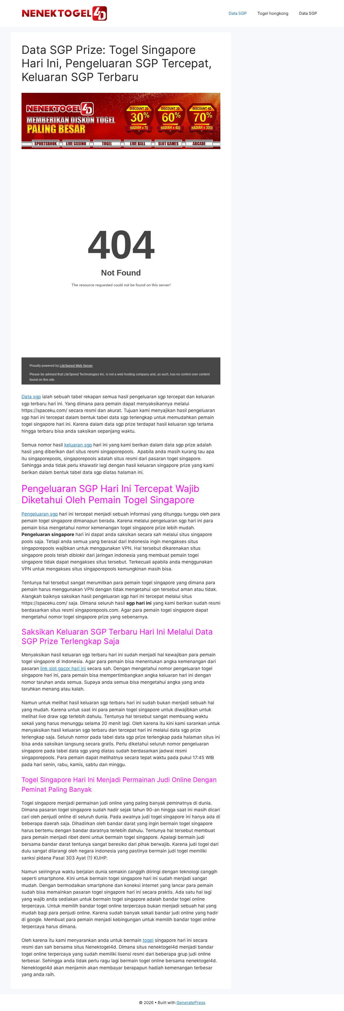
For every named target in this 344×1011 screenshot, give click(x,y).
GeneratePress (191, 1002)
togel (148, 940)
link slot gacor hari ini (63, 668)
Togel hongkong (272, 13)
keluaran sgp (78, 445)
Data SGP (238, 13)
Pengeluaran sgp (40, 514)
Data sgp (31, 396)
